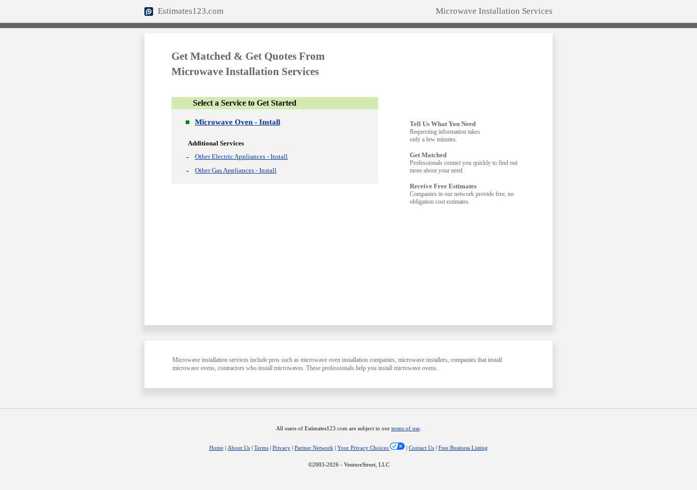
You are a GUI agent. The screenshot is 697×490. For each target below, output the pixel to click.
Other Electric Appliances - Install (241, 156)
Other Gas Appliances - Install (236, 170)
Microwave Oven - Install (237, 122)
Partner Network (313, 448)
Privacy (281, 448)
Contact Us (421, 448)
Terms (261, 448)
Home (216, 448)
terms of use (405, 428)
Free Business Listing (463, 448)
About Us (239, 448)
